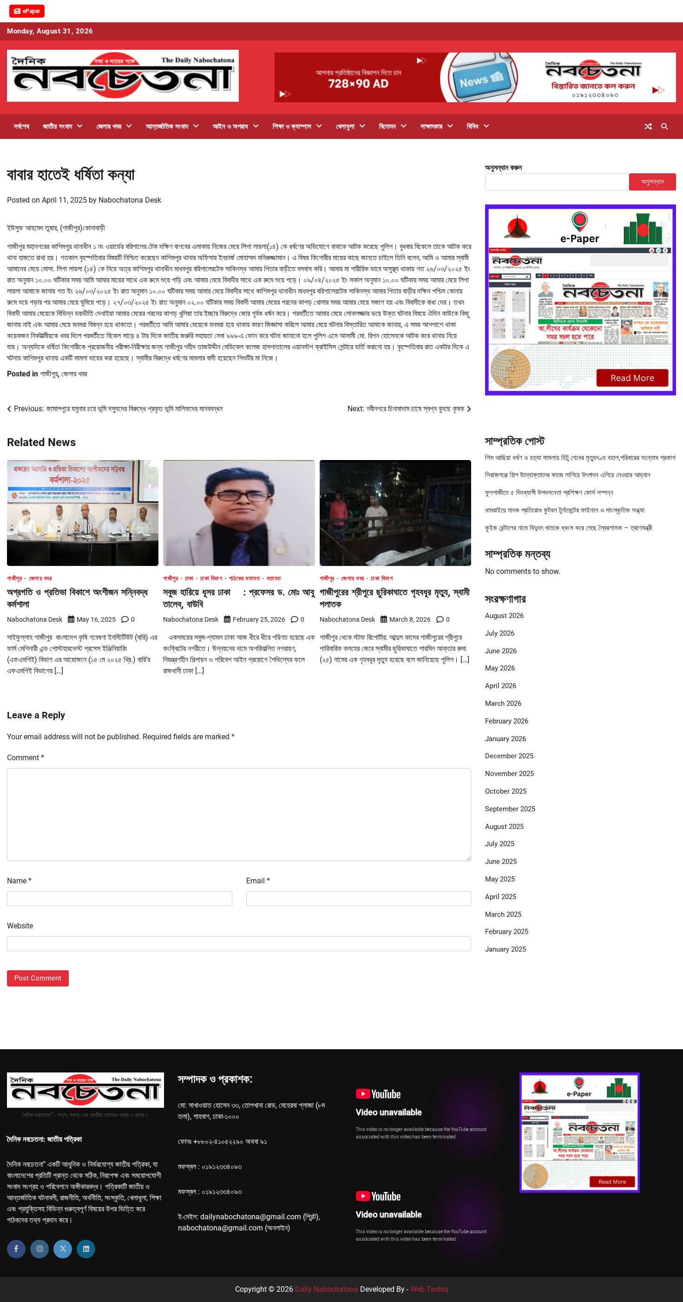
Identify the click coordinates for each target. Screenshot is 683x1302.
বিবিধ (473, 126)
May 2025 (500, 879)
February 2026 (506, 721)
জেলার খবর (109, 126)
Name (19, 880)
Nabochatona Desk (130, 200)
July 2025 (499, 844)
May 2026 (500, 668)
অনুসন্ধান (652, 182)
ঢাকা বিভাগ (211, 578)
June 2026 (501, 651)
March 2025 (503, 914)
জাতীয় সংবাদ (57, 126)
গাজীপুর (49, 373)
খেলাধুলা (345, 126)
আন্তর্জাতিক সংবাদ (167, 126)
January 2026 (505, 739)
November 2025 (509, 773)
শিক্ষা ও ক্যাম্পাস (292, 126)
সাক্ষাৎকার (431, 126)
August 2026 (504, 616)
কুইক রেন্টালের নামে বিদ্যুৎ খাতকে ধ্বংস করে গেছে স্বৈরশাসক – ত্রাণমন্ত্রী (568, 528)
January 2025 (505, 949)
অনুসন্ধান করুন (503, 167)
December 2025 (509, 756)
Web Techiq (429, 1289)
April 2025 (500, 897)
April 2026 (500, 686)
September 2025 (510, 809)
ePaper (31, 11)
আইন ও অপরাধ (230, 126)
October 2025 (505, 791)
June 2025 (501, 861)
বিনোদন (387, 126)
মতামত (274, 578)
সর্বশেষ (21, 126)
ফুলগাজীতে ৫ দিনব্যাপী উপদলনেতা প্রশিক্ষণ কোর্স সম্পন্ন (549, 492)
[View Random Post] (648, 126)
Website (20, 925)
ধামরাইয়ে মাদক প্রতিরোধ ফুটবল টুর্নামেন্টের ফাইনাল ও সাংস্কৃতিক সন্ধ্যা (564, 510)
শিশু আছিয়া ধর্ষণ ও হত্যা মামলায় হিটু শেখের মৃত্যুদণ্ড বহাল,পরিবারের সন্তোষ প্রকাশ (580, 458)
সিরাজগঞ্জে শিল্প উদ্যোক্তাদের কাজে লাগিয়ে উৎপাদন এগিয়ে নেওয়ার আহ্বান (567, 475)
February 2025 (506, 931)
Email (258, 880)
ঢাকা (189, 578)
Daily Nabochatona (326, 1289)
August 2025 (504, 826)
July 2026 (499, 633)
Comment (25, 757)
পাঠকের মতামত (244, 578)
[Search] (664, 126)
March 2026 (503, 703)
